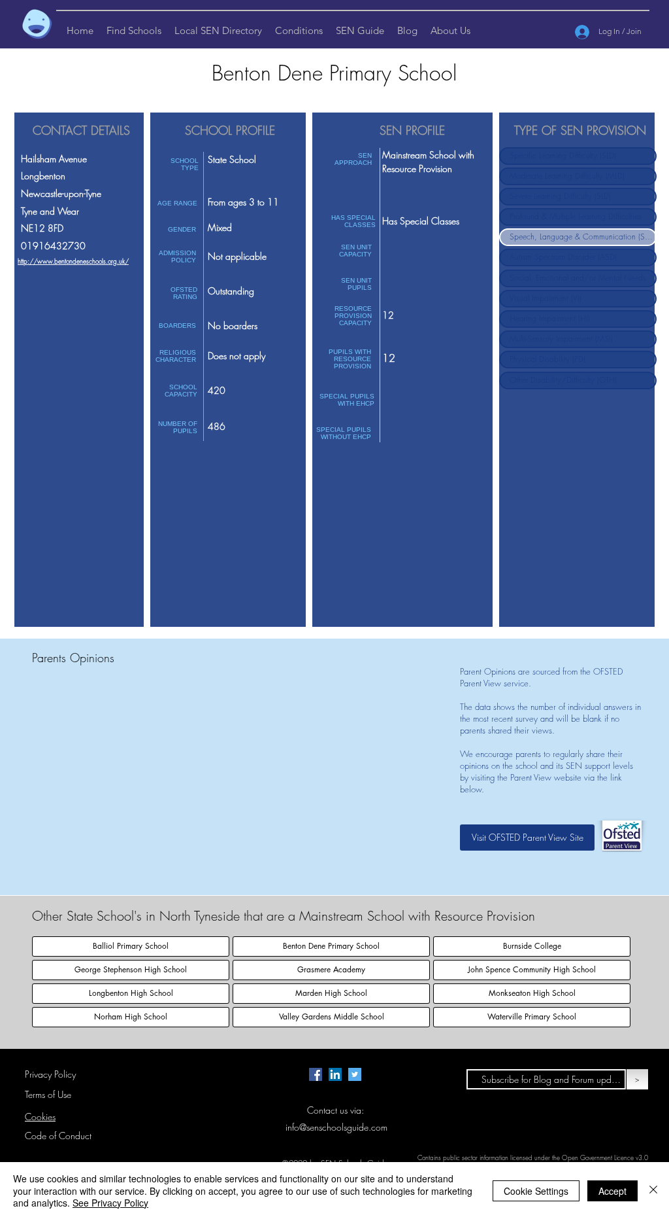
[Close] (653, 1191)
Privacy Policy (50, 1074)
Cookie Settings (536, 1190)
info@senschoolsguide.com (336, 1127)
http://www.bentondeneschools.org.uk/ (73, 261)
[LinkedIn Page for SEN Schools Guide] (335, 1074)
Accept (612, 1190)
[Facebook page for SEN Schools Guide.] (315, 1074)
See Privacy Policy (110, 1202)
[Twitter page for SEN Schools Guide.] (354, 1074)
